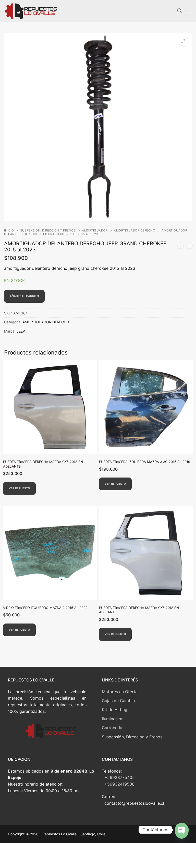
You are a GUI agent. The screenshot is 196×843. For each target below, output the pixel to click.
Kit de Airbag (114, 709)
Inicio (9, 230)
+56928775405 (119, 777)
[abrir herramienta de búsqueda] (179, 11)
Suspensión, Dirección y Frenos (132, 736)
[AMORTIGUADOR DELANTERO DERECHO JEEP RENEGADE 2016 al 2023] (180, 246)
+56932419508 (119, 784)
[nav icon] (189, 11)
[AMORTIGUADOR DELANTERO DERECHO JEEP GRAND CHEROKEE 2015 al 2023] (189, 246)
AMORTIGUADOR (94, 230)
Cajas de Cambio (118, 700)
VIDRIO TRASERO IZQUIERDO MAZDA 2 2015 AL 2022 (45, 608)
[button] (183, 41)
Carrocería (112, 727)
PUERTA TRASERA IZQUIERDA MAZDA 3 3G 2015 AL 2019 (144, 462)
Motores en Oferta (120, 691)
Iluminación (113, 718)
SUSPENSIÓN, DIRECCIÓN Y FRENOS (48, 230)
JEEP (21, 331)
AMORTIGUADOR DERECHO (134, 230)
